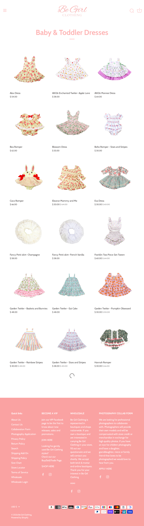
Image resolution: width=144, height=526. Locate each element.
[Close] (110, 230)
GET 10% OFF (72, 287)
